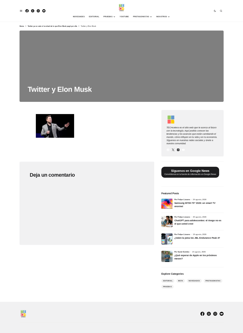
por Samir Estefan (182, 252)
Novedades (194, 281)
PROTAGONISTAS (213, 281)
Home (22, 26)
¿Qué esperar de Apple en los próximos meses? (195, 257)
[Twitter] (173, 149)
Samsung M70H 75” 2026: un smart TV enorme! (194, 204)
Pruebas (167, 287)
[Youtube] (183, 149)
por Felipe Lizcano (182, 199)
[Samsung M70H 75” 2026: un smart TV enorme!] (167, 204)
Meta (180, 281)
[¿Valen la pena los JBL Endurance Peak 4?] (167, 239)
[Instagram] (178, 149)
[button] (21, 10)
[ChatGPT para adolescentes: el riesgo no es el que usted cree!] (167, 221)
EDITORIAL (168, 281)
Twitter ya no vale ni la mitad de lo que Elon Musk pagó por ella (52, 26)
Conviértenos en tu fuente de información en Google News (190, 172)
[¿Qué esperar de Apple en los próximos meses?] (167, 256)
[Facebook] (168, 149)
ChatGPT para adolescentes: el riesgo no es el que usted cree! (197, 222)
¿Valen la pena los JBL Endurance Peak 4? (197, 238)
